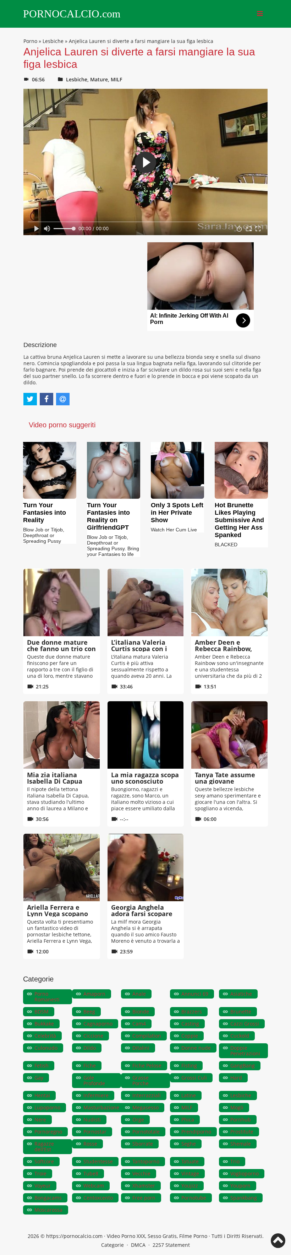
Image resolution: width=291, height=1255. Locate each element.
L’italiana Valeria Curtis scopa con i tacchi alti (139, 648)
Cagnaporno (97, 1023)
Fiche (89, 1065)
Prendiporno (196, 1131)
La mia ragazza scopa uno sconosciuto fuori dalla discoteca (145, 781)
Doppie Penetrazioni (245, 1050)
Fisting (189, 1065)
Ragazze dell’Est (44, 1146)
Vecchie (141, 1173)
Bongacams (48, 1197)
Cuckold (239, 1035)
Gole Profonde (94, 1080)
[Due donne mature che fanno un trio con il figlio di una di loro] (61, 602)
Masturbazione (101, 1107)
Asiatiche (241, 993)
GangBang (242, 1065)
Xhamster (143, 1185)
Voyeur (42, 1185)
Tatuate (190, 1161)
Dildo (89, 1047)
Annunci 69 (194, 993)
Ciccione (93, 1035)
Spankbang (243, 1197)
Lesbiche (53, 41)
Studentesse (98, 1161)
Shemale (240, 1143)
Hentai (42, 1095)
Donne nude (196, 1047)
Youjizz (189, 1185)
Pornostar (94, 1131)
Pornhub (240, 1119)
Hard (236, 1077)
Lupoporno (47, 1107)
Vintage (190, 1173)
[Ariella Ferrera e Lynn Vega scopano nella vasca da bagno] (61, 867)
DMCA (138, 1245)
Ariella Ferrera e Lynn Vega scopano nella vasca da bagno (60, 913)
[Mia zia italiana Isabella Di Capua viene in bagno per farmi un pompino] (61, 735)
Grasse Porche (140, 1080)
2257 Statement (171, 1245)
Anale (139, 993)
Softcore (44, 1161)
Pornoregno (48, 1131)
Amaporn (94, 993)
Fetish (41, 1065)
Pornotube (193, 1197)
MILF (116, 79)
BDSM (41, 1011)
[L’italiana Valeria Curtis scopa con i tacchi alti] (146, 602)
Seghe (188, 1143)
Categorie (112, 1245)
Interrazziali (146, 1095)
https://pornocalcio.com (74, 1236)
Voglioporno (244, 1173)
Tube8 (90, 1173)
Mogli (236, 1107)
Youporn (240, 1185)
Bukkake (44, 1023)
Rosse (90, 1143)
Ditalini (140, 1047)
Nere (40, 1119)
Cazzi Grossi (244, 1023)
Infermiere (96, 1095)
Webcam (93, 1185)
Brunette (240, 1011)
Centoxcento (98, 1197)
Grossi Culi (194, 1077)
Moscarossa (48, 1209)
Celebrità (45, 1035)
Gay (38, 1077)
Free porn (143, 1197)
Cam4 (139, 1023)
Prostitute (241, 1131)
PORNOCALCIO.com (71, 14)
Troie (40, 1173)
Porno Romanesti (47, 996)
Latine (188, 1095)
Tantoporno (145, 1161)
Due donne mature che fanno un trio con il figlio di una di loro (61, 648)
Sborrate (142, 1143)
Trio (235, 1161)
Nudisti (92, 1119)
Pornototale (146, 1131)
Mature (99, 79)
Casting (190, 1023)
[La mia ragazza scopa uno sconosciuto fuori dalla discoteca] (146, 735)
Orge (138, 1119)
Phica (187, 1119)
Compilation (146, 1035)
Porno (30, 41)
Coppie (189, 1035)
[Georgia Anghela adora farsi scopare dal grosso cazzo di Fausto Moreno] (146, 867)
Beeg (89, 1011)
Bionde (140, 1011)
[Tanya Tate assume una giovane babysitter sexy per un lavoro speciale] (229, 735)
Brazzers (191, 1011)
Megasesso (145, 1107)
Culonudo (45, 1047)
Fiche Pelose (146, 1065)
